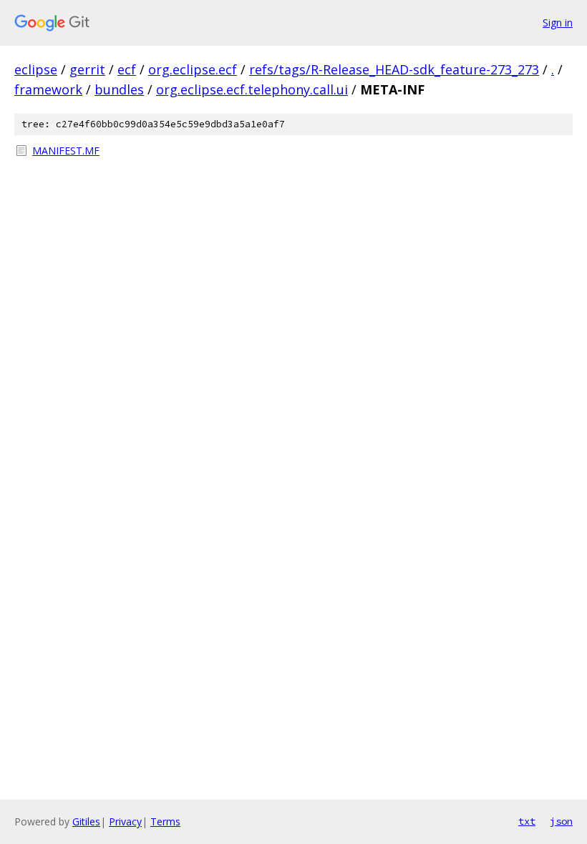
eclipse (35, 69)
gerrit (87, 69)
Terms (165, 821)
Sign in (558, 22)
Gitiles (86, 821)
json (561, 821)
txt (526, 821)
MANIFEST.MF (66, 150)
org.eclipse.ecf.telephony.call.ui (252, 89)
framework (48, 89)
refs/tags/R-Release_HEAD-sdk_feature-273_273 (394, 69)
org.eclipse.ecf (192, 69)
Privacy (125, 821)
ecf (126, 69)
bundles (119, 89)
